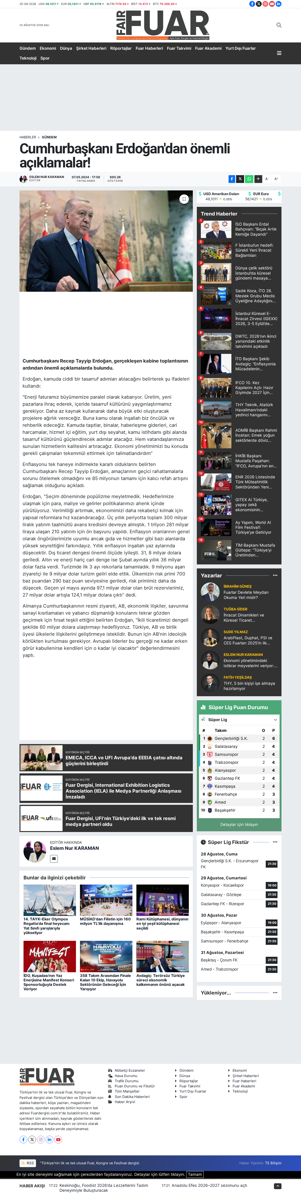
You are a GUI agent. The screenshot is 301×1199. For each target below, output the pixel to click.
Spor (45, 58)
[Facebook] (23, 1139)
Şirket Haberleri (91, 48)
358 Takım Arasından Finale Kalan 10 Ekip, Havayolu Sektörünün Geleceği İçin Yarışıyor (105, 982)
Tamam (195, 1174)
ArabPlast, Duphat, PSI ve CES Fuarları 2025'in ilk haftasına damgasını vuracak (248, 640)
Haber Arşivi (125, 1102)
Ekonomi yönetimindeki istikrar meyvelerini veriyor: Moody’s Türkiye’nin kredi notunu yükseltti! (249, 663)
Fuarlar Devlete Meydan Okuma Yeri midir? (246, 595)
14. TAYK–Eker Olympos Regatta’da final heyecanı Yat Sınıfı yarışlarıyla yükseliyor (46, 926)
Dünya (66, 48)
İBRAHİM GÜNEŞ (238, 586)
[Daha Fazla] (258, 179)
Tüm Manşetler (127, 1091)
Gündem (28, 48)
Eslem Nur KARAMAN (74, 848)
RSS (30, 1163)
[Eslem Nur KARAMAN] (35, 851)
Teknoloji (28, 58)
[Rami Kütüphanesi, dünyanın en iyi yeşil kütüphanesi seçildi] (162, 900)
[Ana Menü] (279, 53)
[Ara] (279, 25)
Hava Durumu (126, 1076)
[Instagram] (41, 1139)
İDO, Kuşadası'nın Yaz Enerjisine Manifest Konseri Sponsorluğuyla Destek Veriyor (49, 982)
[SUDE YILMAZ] (210, 637)
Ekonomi (48, 48)
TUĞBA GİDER (235, 609)
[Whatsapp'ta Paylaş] (249, 179)
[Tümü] (275, 575)
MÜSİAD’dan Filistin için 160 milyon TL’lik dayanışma (105, 921)
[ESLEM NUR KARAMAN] (210, 660)
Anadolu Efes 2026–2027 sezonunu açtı (209, 1185)
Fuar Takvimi (179, 48)
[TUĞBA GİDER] (210, 614)
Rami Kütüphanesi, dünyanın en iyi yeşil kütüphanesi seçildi (162, 923)
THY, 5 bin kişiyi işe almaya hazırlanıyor (249, 686)
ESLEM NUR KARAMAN (243, 655)
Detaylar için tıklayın (239, 824)
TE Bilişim (273, 1163)
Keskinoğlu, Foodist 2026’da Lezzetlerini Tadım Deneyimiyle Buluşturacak (103, 1188)
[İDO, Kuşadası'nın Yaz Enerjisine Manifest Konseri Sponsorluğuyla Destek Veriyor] (50, 956)
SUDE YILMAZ (236, 632)
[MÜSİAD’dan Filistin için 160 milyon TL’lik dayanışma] (106, 900)
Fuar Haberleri (149, 48)
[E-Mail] (54, 859)
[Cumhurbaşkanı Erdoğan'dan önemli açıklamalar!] (106, 241)
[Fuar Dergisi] (163, 24)
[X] (32, 1139)
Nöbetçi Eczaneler (130, 1070)
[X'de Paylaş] (240, 179)
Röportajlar (121, 48)
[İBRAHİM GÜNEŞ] (210, 591)
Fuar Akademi (208, 48)
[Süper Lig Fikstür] (275, 842)
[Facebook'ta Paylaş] (232, 179)
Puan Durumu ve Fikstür (135, 1086)
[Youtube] (58, 1139)
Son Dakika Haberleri (132, 1097)
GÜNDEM (49, 137)
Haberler (28, 137)
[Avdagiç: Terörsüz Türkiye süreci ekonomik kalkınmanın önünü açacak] (162, 956)
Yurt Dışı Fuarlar (241, 48)
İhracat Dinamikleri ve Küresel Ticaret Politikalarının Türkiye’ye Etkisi (246, 618)
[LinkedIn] (49, 1139)
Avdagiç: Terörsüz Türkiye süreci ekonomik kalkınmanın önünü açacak (160, 980)
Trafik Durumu (127, 1081)
